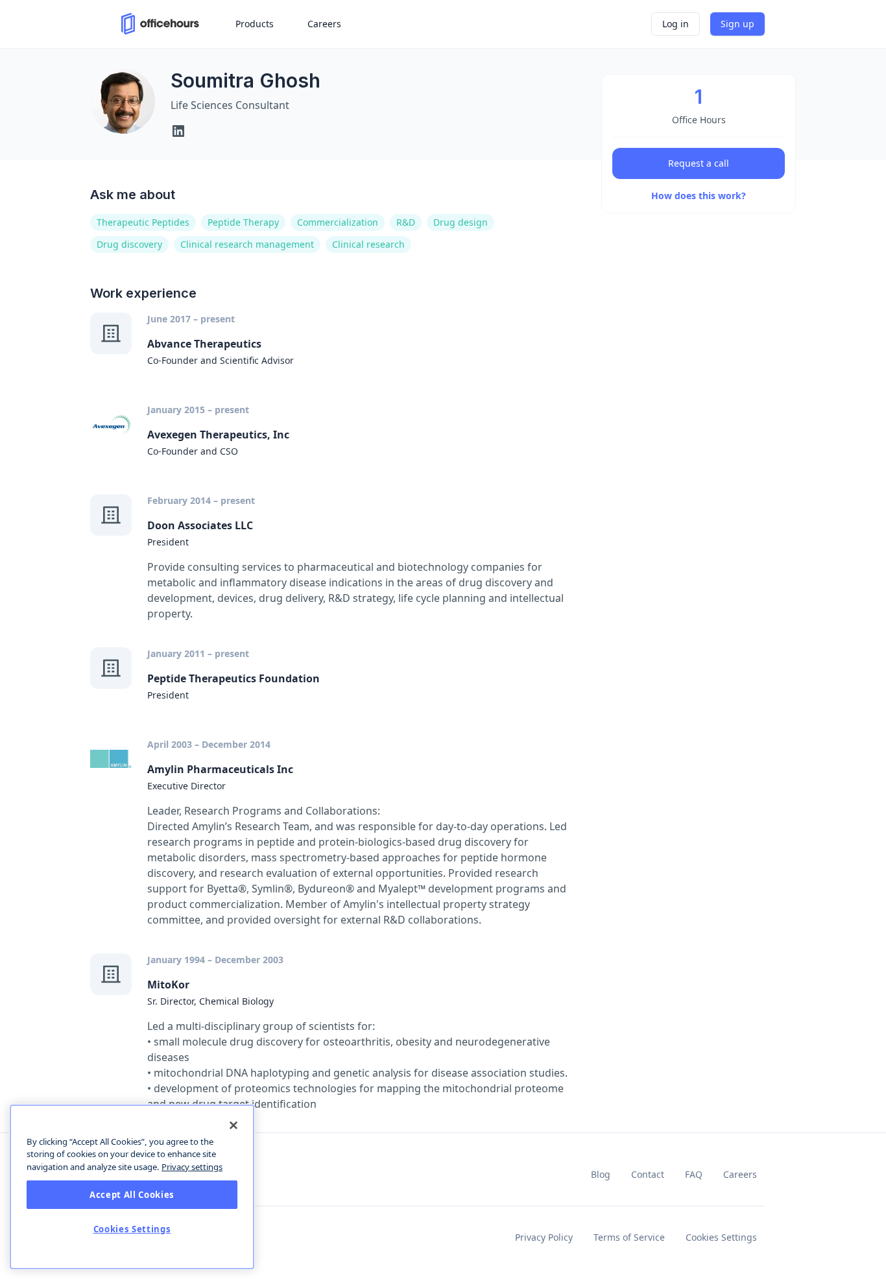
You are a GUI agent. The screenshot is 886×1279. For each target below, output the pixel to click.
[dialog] (132, 1187)
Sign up (737, 24)
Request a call (698, 163)
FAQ (693, 1174)
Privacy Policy (544, 1237)
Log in (675, 24)
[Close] (233, 1125)
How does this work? (698, 195)
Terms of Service (629, 1237)
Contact (647, 1174)
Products (254, 24)
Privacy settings (192, 1167)
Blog (600, 1174)
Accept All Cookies (132, 1195)
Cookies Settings (721, 1237)
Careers (740, 1174)
